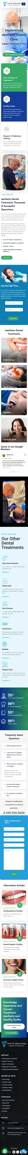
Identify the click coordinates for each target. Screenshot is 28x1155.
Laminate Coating (7, 1085)
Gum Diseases (7, 608)
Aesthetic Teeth (9, 439)
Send (14, 874)
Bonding (5, 649)
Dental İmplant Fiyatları (12, 944)
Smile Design (8, 360)
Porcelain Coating (7, 1087)
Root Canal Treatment (10, 563)
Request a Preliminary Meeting (12, 137)
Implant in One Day (7, 1061)
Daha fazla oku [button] (6, 468)
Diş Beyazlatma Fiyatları (13, 911)
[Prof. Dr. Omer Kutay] (12, 4)
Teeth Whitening (10, 387)
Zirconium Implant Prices (13, 980)
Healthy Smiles (9, 106)
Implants (6, 412)
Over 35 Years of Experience (10, 79)
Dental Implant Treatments (9, 1058)
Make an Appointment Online (14, 55)
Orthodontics (6, 629)
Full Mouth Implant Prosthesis (10, 1069)
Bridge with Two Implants (9, 1066)
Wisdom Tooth (7, 670)
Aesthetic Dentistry (9, 908)
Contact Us (6, 258)
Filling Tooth (6, 586)
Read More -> (6, 572)
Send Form (13, 319)
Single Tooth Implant (8, 1064)
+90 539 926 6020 (11, 1033)
